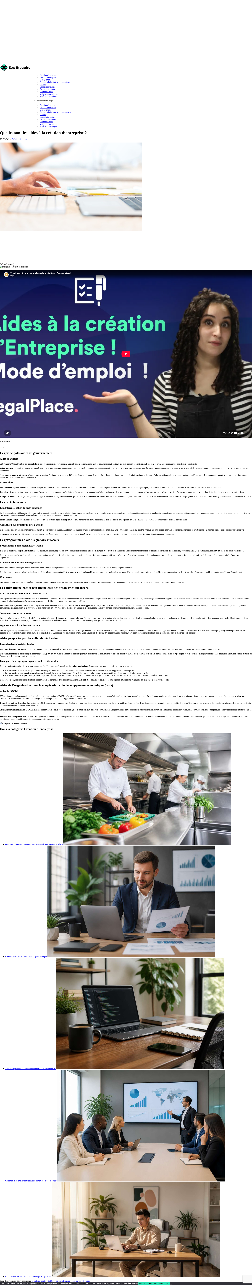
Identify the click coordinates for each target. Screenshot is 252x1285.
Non (145, 1283)
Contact (86, 1281)
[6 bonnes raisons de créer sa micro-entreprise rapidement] (136, 1276)
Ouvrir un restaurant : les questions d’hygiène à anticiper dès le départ (34, 844)
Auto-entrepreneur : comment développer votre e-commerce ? (30, 1068)
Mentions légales (39, 1281)
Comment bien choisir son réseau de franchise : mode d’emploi (31, 1181)
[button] (14, 267)
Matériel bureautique (48, 96)
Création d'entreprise (20, 139)
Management (45, 80)
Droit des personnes (48, 89)
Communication (46, 91)
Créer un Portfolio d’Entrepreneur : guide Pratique (26, 956)
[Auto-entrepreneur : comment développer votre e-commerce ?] (140, 1068)
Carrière (43, 84)
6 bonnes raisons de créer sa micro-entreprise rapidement (28, 1276)
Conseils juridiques (47, 87)
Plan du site (76, 1281)
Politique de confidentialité (59, 1281)
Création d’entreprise (48, 75)
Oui (140, 1283)
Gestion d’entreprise (48, 77)
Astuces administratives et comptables (55, 82)
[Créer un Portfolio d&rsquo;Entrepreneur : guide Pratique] (131, 956)
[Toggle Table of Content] (2, 447)
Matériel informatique (48, 94)
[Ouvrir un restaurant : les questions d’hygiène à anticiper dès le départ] (147, 844)
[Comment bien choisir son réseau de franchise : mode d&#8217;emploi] (141, 1181)
